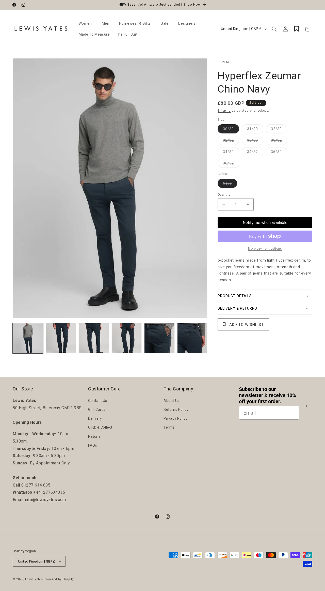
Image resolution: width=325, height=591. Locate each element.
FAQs (92, 445)
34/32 (255, 152)
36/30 (279, 152)
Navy (230, 184)
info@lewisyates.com (45, 499)
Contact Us (97, 401)
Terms (169, 427)
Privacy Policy (175, 418)
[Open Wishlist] (296, 29)
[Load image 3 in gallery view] (93, 338)
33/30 (255, 141)
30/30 (231, 129)
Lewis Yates (34, 579)
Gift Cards (97, 409)
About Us (172, 401)
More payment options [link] (265, 248)
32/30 (279, 129)
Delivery (95, 418)
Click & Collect (100, 427)
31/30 (255, 129)
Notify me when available (265, 222)
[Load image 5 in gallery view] (159, 338)
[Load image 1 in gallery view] (28, 338)
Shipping (224, 110)
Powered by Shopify (59, 579)
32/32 (231, 141)
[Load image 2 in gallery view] (61, 338)
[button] (87, 23)
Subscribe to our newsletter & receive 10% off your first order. (267, 395)
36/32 (231, 164)
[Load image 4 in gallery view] (126, 338)
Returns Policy (176, 409)
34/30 (231, 152)
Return (94, 436)
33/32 (279, 141)
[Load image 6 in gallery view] (192, 338)
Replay (224, 62)
